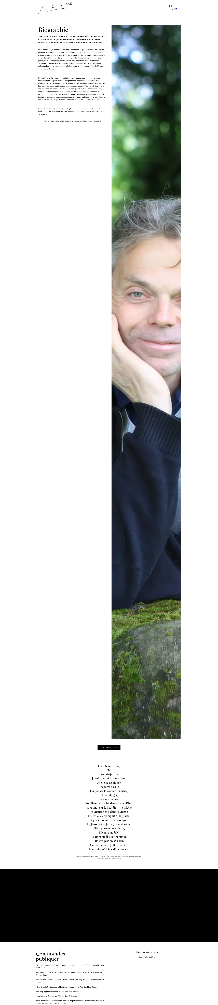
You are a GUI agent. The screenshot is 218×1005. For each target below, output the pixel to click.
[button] (109, 905)
